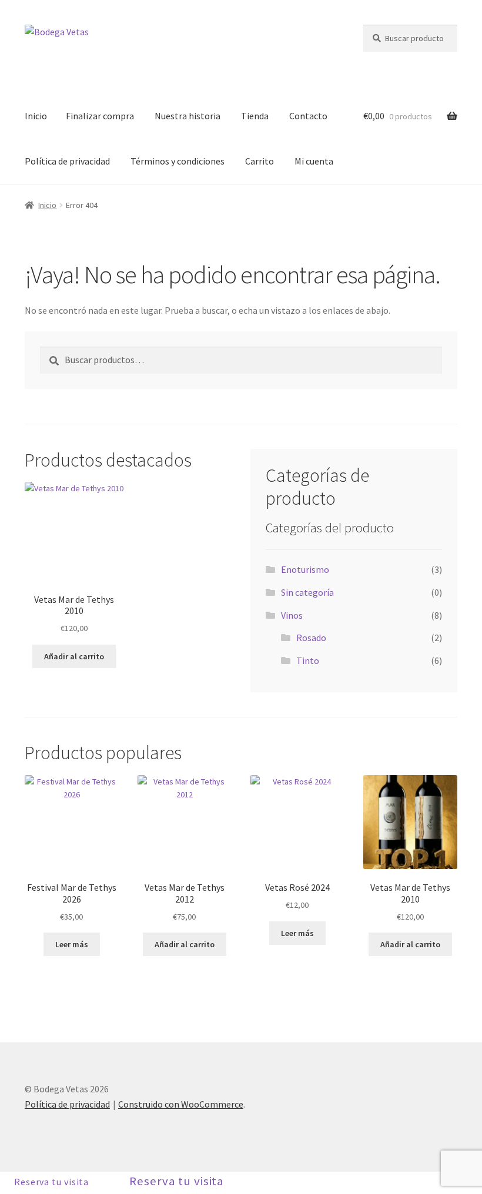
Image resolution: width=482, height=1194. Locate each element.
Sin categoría (307, 592)
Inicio (36, 116)
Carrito (259, 161)
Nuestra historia (187, 116)
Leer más (71, 944)
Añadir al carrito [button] (74, 656)
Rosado (311, 637)
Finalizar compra (100, 116)
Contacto (308, 116)
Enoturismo (305, 569)
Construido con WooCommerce (180, 1104)
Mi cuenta (313, 161)
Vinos (292, 615)
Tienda (255, 116)
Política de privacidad (67, 161)
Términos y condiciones (177, 161)
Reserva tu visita (51, 1182)
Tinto (307, 660)
